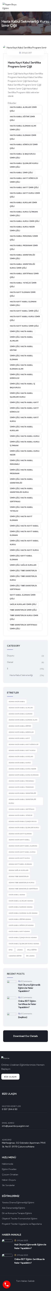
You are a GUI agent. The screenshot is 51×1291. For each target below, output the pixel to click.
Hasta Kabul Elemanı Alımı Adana (23, 913)
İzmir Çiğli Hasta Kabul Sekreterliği (21, 481)
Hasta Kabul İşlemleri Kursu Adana (24, 944)
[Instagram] (36, 1285)
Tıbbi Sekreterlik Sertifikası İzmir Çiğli (23, 627)
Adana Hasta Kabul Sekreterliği (22, 793)
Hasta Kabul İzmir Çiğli (21, 173)
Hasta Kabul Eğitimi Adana (20, 919)
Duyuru (10, 655)
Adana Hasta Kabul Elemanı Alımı (23, 720)
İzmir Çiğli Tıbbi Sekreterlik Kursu (23, 578)
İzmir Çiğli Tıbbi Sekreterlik (23, 571)
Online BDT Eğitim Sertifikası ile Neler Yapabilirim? (27, 1004)
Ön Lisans (30, 956)
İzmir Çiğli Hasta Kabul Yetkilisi (21, 509)
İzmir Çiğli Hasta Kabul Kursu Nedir (24, 453)
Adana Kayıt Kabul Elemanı (20, 864)
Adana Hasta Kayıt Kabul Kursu (22, 852)
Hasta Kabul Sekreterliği (21, 675)
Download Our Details (25, 1036)
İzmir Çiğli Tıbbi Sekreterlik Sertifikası (23, 587)
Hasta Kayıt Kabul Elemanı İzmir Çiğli (23, 303)
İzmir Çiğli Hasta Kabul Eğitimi (21, 348)
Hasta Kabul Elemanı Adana (21, 907)
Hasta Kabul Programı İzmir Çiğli (24, 247)
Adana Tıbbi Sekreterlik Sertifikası (23, 889)
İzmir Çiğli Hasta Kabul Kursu (24, 436)
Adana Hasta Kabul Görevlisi (21, 732)
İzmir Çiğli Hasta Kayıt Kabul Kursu (24, 542)
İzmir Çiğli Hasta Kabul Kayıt (24, 402)
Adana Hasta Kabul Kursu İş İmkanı (24, 775)
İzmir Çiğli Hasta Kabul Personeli (21, 462)
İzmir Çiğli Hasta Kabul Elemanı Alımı (21, 367)
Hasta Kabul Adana (17, 895)
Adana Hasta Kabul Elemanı (21, 714)
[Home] (5, 1058)
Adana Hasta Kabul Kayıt (19, 738)
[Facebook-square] (21, 1285)
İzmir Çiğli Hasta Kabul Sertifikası (21, 500)
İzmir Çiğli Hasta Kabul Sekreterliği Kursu (21, 490)
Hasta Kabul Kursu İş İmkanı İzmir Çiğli (24, 214)
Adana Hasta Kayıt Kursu (19, 858)
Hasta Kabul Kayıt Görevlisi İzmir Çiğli (24, 180)
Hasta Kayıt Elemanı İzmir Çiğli (23, 294)
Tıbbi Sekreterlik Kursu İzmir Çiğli (24, 617)
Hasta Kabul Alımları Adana (21, 901)
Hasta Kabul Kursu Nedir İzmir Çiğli (22, 229)
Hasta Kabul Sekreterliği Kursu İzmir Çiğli (22, 266)
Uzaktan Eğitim (15, 956)
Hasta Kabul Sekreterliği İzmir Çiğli (22, 257)
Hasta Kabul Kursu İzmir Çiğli (24, 221)
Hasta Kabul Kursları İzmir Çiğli (23, 204)
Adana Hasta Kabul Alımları (21, 708)
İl (7, 668)
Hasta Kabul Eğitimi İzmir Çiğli (22, 118)
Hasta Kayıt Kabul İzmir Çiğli (24, 311)
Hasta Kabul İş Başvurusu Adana (23, 937)
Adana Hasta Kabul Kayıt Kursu (22, 750)
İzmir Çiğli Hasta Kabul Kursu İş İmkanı (24, 443)
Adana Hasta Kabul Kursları (21, 756)
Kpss (11, 950)
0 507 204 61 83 (9, 1109)
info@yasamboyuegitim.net (15, 1126)
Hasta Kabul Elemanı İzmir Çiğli (23, 137)
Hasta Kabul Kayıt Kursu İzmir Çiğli (25, 195)
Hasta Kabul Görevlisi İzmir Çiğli (24, 146)
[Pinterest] (29, 1285)
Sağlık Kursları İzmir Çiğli (23, 604)
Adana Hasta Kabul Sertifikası (21, 809)
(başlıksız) (22, 1017)
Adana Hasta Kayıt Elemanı (20, 834)
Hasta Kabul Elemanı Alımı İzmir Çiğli (23, 128)
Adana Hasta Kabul (17, 701)
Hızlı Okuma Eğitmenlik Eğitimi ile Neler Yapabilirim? (29, 987)
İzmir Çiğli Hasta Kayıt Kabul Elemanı (24, 533)
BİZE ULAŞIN (10, 1077)
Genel (10, 662)
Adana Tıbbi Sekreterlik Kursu (21, 882)
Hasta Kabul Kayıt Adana (19, 931)
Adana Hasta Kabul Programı (21, 787)
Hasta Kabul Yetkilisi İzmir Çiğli (23, 285)
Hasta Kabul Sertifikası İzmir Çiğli (24, 275)
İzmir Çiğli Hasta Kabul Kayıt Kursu (24, 419)
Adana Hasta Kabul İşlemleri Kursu (24, 827)
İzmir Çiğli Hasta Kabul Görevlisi (21, 376)
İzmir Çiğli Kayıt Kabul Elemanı (21, 557)
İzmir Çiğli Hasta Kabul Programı (21, 472)
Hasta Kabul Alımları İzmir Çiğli (23, 109)
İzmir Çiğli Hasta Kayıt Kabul (24, 526)
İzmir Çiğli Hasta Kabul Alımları (21, 339)
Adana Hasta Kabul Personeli (21, 781)
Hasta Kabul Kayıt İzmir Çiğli (24, 187)
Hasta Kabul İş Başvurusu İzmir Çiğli (23, 156)
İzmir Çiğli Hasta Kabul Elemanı (21, 357)
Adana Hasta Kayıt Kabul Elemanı (23, 846)
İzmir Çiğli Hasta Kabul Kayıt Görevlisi (24, 410)
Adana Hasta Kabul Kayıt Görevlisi (23, 744)
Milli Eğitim (32, 950)
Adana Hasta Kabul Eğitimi (20, 726)
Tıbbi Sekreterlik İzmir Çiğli (23, 610)
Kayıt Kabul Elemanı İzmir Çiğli (23, 597)
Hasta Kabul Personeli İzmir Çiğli (24, 238)
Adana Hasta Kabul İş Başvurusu (23, 821)
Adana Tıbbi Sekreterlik (19, 876)
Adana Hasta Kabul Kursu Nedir (22, 769)
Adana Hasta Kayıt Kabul (19, 840)
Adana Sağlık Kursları (19, 870)
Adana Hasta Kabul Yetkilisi (20, 815)
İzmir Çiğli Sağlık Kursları (23, 565)
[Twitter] (14, 1285)
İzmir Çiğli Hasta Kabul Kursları (21, 428)
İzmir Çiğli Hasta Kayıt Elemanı (21, 518)
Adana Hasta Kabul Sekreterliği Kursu (22, 801)
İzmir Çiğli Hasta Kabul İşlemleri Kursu (21, 395)
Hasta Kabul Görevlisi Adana (21, 925)
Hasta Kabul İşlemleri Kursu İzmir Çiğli (24, 165)
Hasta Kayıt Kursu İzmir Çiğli (24, 326)
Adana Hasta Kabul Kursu (20, 763)
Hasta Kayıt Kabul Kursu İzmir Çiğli (25, 318)
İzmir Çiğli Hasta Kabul (21, 331)
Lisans (20, 950)
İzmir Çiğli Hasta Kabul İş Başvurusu (22, 386)
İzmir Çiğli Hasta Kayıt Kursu (24, 550)
